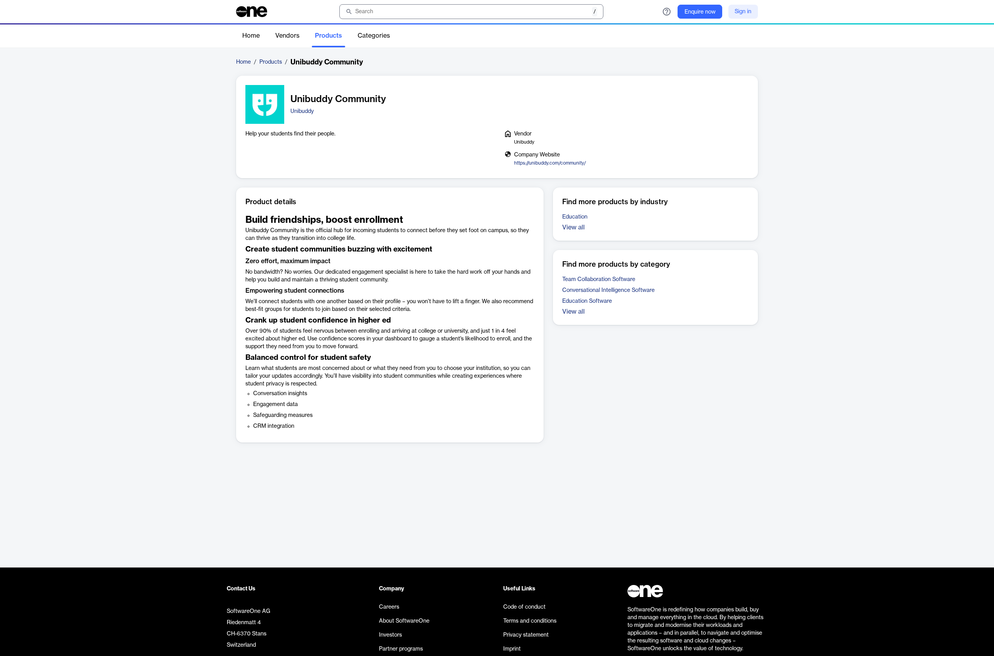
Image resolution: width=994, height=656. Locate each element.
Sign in (743, 11)
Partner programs (401, 649)
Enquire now (700, 12)
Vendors (287, 36)
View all (573, 227)
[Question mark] (666, 11)
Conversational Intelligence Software (608, 290)
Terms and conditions (529, 621)
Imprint (512, 649)
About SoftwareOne (404, 621)
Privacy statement (526, 635)
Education (574, 217)
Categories (374, 36)
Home (251, 36)
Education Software (587, 301)
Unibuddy (302, 111)
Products (328, 36)
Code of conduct (524, 607)
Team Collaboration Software (598, 279)
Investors (390, 635)
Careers (389, 607)
